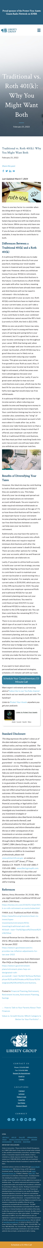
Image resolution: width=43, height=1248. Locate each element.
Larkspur (21, 1094)
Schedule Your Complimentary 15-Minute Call (21, 680)
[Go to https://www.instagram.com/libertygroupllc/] (21, 1120)
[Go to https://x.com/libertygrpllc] (13, 1120)
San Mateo (21, 1103)
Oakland (21, 1091)
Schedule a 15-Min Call (21, 1244)
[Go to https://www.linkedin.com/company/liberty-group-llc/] (29, 1120)
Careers (21, 1079)
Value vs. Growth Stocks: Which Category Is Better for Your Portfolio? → (21, 1017)
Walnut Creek (21, 1097)
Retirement (33, 991)
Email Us (21, 1076)
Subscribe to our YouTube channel (24, 691)
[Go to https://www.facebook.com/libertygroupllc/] (8, 1120)
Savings (5, 998)
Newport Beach (21, 1106)
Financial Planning (19, 991)
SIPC (33, 1173)
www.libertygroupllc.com (11, 1222)
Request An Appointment (21, 1073)
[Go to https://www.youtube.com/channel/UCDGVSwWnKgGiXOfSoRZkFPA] (25, 1120)
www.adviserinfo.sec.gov (22, 1220)
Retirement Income (10, 994)
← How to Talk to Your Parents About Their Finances (21, 1009)
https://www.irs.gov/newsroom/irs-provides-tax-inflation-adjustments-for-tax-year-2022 (20, 951)
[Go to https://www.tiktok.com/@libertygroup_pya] (34, 1119)
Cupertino (21, 1100)
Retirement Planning (29, 994)
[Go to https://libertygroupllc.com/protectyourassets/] (17, 1120)
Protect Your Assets (18, 702)
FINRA (30, 1173)
